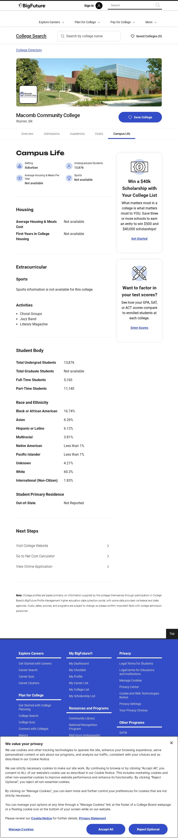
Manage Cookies (21, 829)
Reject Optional (148, 829)
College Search (31, 36)
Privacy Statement (92, 818)
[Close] (171, 743)
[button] (151, 18)
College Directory (29, 50)
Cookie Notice (41, 818)
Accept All (105, 829)
